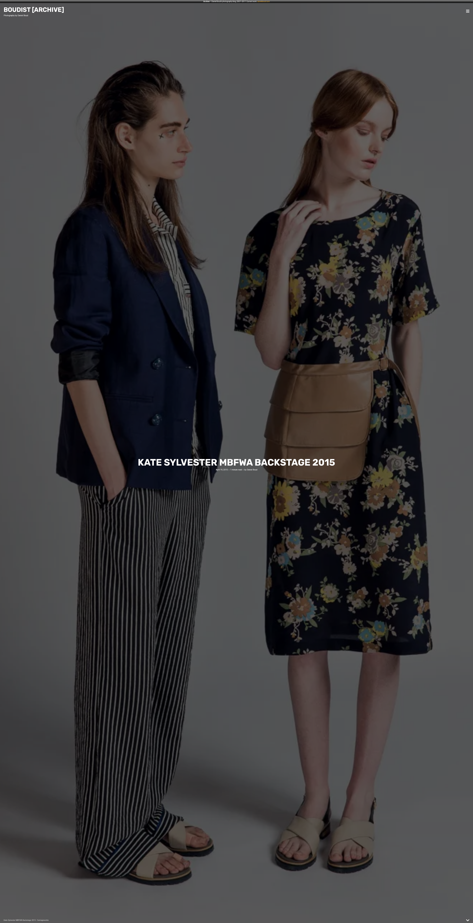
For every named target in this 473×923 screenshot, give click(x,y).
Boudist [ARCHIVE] (34, 9)
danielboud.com (263, 1)
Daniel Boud (252, 470)
